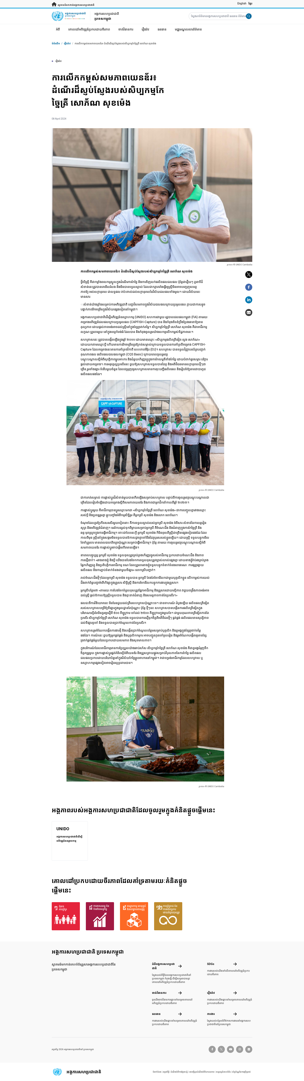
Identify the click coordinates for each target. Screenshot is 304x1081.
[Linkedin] (248, 299)
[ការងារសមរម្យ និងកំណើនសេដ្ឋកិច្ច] (101, 916)
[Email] (248, 312)
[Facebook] (248, 287)
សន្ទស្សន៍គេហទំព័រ (223, 1072)
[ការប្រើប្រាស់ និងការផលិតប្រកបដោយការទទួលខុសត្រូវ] (169, 916)
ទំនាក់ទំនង (157, 1072)
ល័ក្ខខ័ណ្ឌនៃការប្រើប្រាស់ (241, 1072)
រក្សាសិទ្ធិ (166, 1072)
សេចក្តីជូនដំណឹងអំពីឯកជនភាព (201, 1072)
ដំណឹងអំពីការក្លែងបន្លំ (179, 1072)
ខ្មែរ (250, 3)
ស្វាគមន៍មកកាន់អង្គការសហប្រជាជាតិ (75, 5)
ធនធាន (156, 1014)
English (241, 3)
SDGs (210, 964)
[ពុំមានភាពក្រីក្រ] (67, 916)
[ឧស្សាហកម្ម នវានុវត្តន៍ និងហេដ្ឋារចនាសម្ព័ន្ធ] (135, 916)
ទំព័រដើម (56, 43)
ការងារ (211, 1014)
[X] (248, 274)
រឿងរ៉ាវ (67, 43)
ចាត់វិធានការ (159, 992)
